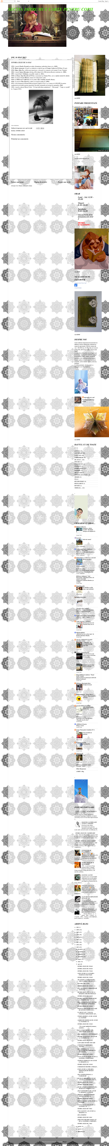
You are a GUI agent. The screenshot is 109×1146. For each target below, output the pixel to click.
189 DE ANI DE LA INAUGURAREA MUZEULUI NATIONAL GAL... (87, 1087)
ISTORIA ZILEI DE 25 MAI (85, 977)
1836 (12, 70)
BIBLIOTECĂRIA (81, 597)
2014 (77, 945)
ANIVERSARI (78, 453)
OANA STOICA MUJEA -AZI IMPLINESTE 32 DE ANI (85, 1030)
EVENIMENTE (79, 464)
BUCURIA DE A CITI (83, 983)
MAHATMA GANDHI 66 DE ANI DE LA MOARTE (89, 823)
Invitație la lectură (87, 685)
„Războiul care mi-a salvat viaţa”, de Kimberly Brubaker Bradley (85, 634)
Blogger (65, 1142)
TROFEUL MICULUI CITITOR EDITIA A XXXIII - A (86, 1095)
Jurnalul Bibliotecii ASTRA (83, 706)
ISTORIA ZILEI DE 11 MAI (85, 1084)
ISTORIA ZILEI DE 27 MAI (85, 971)
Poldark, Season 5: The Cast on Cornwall (88, 665)
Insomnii (78, 538)
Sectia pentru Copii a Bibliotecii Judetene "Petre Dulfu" (84, 549)
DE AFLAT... (78, 460)
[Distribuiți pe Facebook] (42, 128)
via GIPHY (77, 98)
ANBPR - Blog (80, 771)
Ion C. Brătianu (23, 74)
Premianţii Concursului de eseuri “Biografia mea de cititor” (84, 719)
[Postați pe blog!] (38, 128)
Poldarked (78, 663)
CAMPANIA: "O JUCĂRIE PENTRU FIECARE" (88, 644)
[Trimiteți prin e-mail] (37, 128)
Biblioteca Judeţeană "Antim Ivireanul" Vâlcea (83, 765)
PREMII (77, 477)
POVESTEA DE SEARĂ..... (89, 886)
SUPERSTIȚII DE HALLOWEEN (86, 851)
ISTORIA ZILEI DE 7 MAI (85, 1123)
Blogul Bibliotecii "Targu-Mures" (85, 694)
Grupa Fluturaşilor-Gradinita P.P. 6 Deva (85, 730)
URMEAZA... (78, 488)
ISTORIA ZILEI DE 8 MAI (85, 1117)
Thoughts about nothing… (83, 608)
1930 (12, 81)
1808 (64, 72)
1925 (12, 78)
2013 (77, 947)
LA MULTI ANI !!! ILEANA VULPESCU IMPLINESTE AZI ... (87, 1013)
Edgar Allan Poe (19, 70)
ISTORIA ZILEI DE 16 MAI (85, 1064)
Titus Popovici (25, 81)
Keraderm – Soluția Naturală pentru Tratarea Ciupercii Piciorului (85, 610)
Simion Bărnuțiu (24, 72)
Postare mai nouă (17, 182)
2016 (77, 940)
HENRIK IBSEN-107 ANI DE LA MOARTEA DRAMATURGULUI (87, 992)
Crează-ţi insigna (78, 287)
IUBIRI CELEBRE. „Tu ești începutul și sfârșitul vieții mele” (86, 812)
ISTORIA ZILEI (20, 131)
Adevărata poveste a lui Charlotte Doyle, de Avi (88, 623)
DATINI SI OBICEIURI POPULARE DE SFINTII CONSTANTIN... (87, 1009)
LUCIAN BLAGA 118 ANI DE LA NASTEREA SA (86, 1105)
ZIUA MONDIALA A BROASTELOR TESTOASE (87, 989)
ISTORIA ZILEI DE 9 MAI (85, 1108)
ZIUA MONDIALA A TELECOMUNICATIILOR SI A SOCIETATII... (87, 1050)
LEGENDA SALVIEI (87, 875)
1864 (12, 72)
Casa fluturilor (86, 744)
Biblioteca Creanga (81, 717)
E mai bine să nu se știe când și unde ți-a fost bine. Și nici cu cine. (89, 655)
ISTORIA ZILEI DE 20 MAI (85, 1040)
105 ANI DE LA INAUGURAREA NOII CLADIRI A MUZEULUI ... (87, 980)
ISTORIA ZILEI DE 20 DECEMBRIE (85, 841)
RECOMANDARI (79, 481)
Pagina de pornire (40, 182)
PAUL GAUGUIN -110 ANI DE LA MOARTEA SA (87, 1111)
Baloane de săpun (87, 559)
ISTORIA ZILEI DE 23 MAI (85, 996)
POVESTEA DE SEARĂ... (81, 475)
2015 (77, 942)
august (80, 959)
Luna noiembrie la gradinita (87, 733)
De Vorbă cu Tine (80, 569)
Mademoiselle (79, 753)
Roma (18, 76)
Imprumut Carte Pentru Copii (80, 283)
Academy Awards (45, 79)
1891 (12, 74)
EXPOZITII (78, 466)
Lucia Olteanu (25, 78)
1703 (12, 66)
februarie (80, 1131)
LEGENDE (77, 470)
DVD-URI (77, 462)
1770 (12, 68)
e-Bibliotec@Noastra (81, 724)
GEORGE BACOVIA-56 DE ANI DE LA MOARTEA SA (87, 999)
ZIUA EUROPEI (82, 1115)
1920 (12, 76)
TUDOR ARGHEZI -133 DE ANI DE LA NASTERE (87, 1017)
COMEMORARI (79, 457)
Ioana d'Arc (47, 76)
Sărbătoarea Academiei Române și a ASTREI (85, 581)
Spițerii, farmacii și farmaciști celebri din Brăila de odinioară (86, 678)
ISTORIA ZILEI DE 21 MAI (85, 1024)
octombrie (80, 954)
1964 (61, 85)
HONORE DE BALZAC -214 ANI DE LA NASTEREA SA (87, 1037)
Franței (48, 68)
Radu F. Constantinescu (82, 652)
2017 (77, 937)
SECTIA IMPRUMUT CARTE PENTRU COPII (50, 9)
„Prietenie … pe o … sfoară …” (84, 617)
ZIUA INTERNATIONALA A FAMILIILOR (85, 1075)
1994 (47, 81)
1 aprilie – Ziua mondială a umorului (89, 696)
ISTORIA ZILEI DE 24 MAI (85, 986)
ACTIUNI (77, 451)
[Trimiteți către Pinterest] (43, 128)
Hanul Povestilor (80, 586)
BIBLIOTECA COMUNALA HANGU (86, 558)
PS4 (76, 479)
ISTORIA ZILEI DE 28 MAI (85, 969)
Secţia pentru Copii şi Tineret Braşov (85, 616)
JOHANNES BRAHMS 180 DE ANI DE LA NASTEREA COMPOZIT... (87, 1120)
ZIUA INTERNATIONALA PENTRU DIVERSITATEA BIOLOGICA (87, 1003)
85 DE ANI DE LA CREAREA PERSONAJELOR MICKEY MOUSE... (86, 1070)
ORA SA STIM (78, 473)
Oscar (52, 79)
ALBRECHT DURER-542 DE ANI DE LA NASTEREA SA (88, 1020)
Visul (84, 755)
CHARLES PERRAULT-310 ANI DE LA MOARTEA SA (87, 1061)
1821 (42, 74)
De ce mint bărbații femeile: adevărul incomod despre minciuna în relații (85, 571)
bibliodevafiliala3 (80, 632)
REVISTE (77, 485)
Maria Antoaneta (19, 68)
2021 (77, 927)
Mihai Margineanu (81, 769)
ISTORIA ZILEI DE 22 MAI (85, 1006)
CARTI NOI (78, 455)
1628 (55, 66)
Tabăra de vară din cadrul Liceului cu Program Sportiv (85, 552)
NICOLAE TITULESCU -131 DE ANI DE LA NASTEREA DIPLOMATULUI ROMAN (89, 910)
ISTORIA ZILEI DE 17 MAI (85, 1054)
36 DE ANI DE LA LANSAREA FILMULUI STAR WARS (86, 974)
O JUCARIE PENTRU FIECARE (86, 1043)
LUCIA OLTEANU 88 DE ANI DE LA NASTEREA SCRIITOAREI (88, 1057)
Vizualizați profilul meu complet (88, 400)
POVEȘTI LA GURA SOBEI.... (84, 107)
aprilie (79, 1126)
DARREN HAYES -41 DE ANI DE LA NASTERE (88, 1101)
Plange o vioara (80, 725)
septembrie (81, 957)
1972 (12, 83)
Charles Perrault (24, 66)
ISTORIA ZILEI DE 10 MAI (85, 1098)
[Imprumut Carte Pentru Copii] (76, 286)
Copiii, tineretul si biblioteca (83, 621)
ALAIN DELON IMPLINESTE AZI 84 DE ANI (90, 897)
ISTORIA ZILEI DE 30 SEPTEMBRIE (88, 863)
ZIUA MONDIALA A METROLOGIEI (88, 1034)
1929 (12, 79)
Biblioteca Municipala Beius (83, 683)
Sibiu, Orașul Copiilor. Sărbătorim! (88, 708)
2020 (77, 930)
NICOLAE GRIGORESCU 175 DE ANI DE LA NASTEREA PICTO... (87, 1079)
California (26, 79)
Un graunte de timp (81, 742)
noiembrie (80, 952)
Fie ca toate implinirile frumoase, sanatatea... (87, 1027)
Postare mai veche (64, 182)
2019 (77, 932)
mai (79, 964)
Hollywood (20, 79)
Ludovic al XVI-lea (56, 68)
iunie (79, 961)
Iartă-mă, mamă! (87, 539)
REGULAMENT (79, 483)
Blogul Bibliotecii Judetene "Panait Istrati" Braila (85, 675)
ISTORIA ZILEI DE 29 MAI (85, 966)
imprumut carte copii (89, 397)
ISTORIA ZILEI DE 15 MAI (85, 1082)
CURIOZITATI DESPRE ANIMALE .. (88, 1067)
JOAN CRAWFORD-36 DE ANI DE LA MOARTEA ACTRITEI (87, 1091)
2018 (77, 935)
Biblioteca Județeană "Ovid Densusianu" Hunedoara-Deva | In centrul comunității (85, 577)
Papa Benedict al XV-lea (27, 76)
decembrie (80, 949)
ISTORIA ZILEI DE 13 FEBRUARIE (85, 833)
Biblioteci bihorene (81, 527)
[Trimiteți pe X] (40, 128)
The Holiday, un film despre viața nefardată (88, 588)
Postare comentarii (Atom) (25, 186)
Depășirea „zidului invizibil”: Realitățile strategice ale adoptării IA (89, 529)
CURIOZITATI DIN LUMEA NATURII (85, 1045)
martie (79, 1129)
